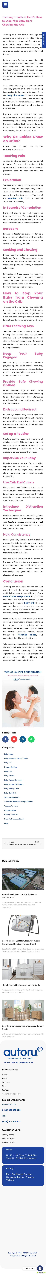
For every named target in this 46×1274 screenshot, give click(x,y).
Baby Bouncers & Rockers (13, 784)
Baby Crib (8, 771)
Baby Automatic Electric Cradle (16, 758)
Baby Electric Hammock (13, 780)
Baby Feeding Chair (11, 789)
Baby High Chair (10, 793)
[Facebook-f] (5, 739)
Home (4, 1074)
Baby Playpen (9, 776)
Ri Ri (4, 1115)
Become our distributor (11, 1094)
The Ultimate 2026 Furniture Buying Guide (21, 985)
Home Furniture (10, 810)
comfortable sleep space (16, 596)
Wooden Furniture (11, 806)
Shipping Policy (8, 1138)
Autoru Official (9, 1104)
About (4, 1078)
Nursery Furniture (11, 815)
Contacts (5, 1090)
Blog (6, 823)
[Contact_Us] (40, 1268)
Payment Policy (8, 1142)
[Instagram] (22, 739)
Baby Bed (7, 763)
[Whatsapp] (31, 739)
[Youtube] (14, 739)
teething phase (27, 634)
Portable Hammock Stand (14, 819)
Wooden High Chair (11, 797)
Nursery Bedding (10, 767)
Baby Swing (8, 754)
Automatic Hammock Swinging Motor (18, 802)
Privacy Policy (8, 1134)
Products (6, 1082)
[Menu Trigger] (5, 5)
